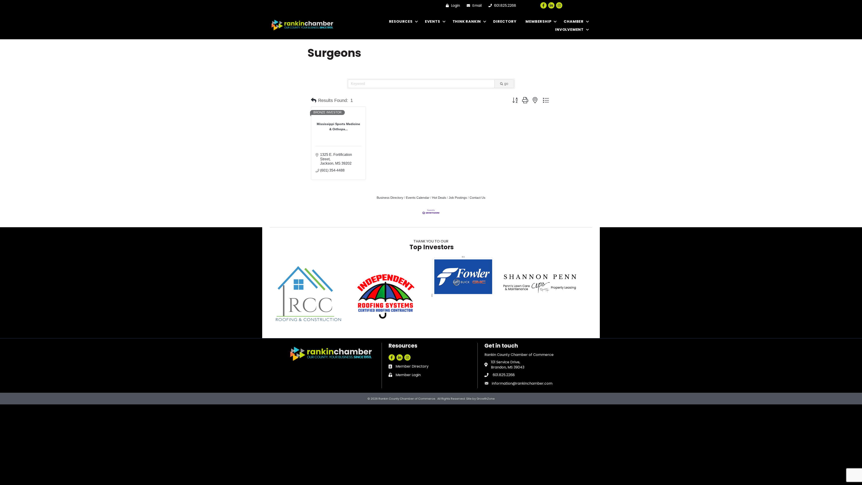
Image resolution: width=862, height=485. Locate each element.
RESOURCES (401, 21)
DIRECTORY (504, 21)
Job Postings (458, 197)
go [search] (506, 84)
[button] (313, 100)
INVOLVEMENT (569, 29)
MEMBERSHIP (538, 21)
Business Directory (390, 197)
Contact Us (477, 197)
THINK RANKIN (467, 21)
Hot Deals (439, 197)
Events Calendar (417, 197)
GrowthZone (486, 399)
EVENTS (432, 21)
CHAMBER (574, 21)
